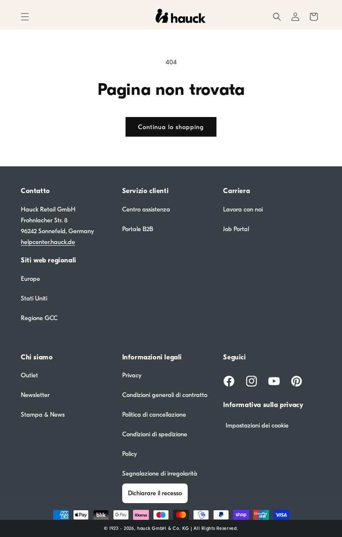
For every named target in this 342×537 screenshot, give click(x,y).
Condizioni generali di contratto (164, 395)
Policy (129, 454)
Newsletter (35, 395)
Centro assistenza (146, 209)
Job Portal (236, 229)
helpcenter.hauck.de (48, 242)
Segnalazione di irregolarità (159, 473)
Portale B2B (137, 229)
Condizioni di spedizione (154, 434)
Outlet (29, 375)
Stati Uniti (34, 298)
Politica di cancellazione (154, 414)
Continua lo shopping (171, 127)
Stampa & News (43, 414)
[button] (25, 17)
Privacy (131, 375)
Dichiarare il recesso (155, 493)
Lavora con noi (243, 209)
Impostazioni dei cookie (257, 425)
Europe (30, 278)
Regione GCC (39, 318)
